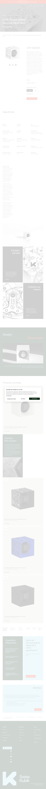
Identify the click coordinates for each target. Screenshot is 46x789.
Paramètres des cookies (11, 398)
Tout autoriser (34, 398)
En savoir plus (9, 395)
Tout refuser (23, 398)
